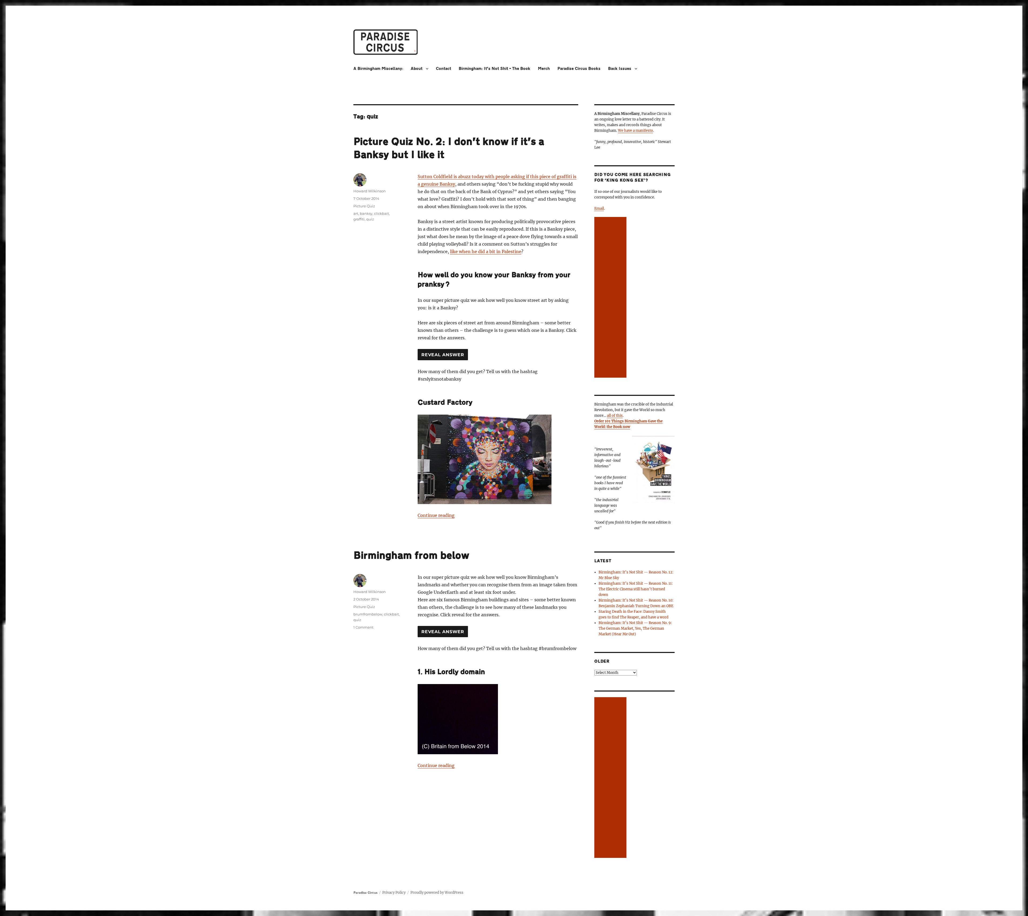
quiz (370, 219)
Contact (443, 69)
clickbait (381, 213)
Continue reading (436, 515)
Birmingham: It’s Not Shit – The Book (494, 69)
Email (599, 208)
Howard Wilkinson (369, 191)
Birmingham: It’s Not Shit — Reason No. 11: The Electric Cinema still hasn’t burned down (636, 589)
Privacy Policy (394, 892)
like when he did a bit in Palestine (485, 251)
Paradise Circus (365, 892)
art (355, 213)
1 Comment (363, 627)
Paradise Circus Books (578, 69)
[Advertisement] (611, 297)
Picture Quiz (364, 206)
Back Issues (619, 69)
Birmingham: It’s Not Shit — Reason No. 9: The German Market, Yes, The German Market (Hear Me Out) (635, 628)
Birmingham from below (411, 555)
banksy (366, 213)
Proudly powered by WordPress (436, 892)
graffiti (359, 219)
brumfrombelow (367, 614)
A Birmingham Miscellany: (378, 69)
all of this (615, 415)
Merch (544, 69)
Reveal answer (442, 354)
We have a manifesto (635, 130)
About (416, 69)
